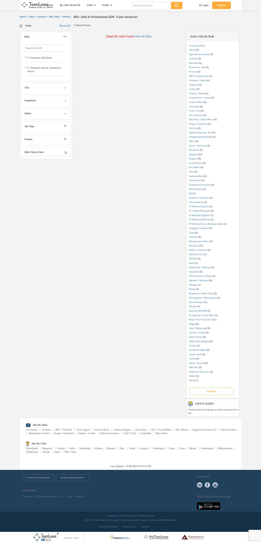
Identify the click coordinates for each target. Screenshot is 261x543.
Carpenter (193, 84)
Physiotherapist (196, 302)
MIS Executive (196, 254)
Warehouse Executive (199, 371)
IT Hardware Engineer (199, 215)
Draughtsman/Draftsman (200, 136)
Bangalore (47, 448)
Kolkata (98, 448)
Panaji (172, 448)
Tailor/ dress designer (199, 341)
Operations (194, 271)
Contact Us (28, 496)
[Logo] (36, 5)
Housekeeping (196, 189)
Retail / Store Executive (200, 319)
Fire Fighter (194, 167)
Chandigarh (158, 448)
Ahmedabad (32, 448)
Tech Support (83, 429)
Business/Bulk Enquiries (72, 477)
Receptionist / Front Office (201, 315)
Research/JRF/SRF (198, 310)
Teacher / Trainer (87, 433)
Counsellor (194, 106)
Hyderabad (84, 448)
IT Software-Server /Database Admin (206, 224)
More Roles (161, 433)
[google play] (208, 505)
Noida (132, 448)
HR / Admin (182, 429)
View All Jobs (142, 36)
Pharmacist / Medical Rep (201, 293)
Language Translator (199, 228)
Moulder (193, 258)
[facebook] (207, 484)
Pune (122, 448)
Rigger (192, 324)
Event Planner (195, 163)
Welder (192, 376)
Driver (192, 141)
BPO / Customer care (199, 76)
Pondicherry (32, 452)
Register (221, 5)
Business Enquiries (46, 496)
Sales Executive (228, 429)
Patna (182, 448)
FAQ (61, 496)
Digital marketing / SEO (200, 132)
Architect (193, 58)
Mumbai (111, 448)
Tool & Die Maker (198, 350)
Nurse (191, 263)
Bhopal (192, 448)
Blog (70, 496)
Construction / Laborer (200, 97)
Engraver (193, 158)
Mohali (46, 452)
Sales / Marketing (197, 328)
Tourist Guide (195, 354)
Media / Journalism (198, 250)
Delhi (72, 448)
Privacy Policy (129, 526)
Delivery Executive (109, 433)
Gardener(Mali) (196, 176)
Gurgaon (144, 448)
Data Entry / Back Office (200, 119)
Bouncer (193, 71)
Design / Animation (198, 124)
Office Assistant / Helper (200, 276)
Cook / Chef (195, 110)
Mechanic (194, 245)
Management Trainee (199, 241)
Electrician (194, 150)
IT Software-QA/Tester (199, 219)
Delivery (193, 128)
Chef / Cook (130, 433)
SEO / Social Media (161, 429)
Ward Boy (194, 367)
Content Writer (196, 102)
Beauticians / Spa (197, 67)
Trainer (192, 358)
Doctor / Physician (198, 145)
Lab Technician (196, 202)
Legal (191, 232)
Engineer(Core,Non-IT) (204, 429)
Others (192, 380)
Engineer (193, 154)
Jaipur (57, 452)
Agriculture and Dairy (199, 54)
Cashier (192, 89)
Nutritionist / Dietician (200, 267)
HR (190, 193)
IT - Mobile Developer (199, 210)
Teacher (192, 345)
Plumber (193, 306)
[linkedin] (199, 484)
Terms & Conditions (108, 526)
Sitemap (145, 526)
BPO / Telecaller (63, 429)
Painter (192, 289)
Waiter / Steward (197, 363)
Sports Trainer (195, 337)
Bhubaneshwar (225, 448)
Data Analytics (196, 115)
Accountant (194, 45)
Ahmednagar (207, 448)
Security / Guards (197, 332)
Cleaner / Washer (197, 93)
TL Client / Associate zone (37, 477)
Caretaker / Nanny (197, 80)
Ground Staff (195, 180)
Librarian (193, 236)
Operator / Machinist (199, 280)
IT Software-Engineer (199, 206)
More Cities (70, 452)
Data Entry (141, 429)
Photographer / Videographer (203, 297)
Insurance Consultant (199, 197)
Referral (79, 496)
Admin (192, 50)
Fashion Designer (122, 429)
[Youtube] (215, 484)
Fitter (191, 171)
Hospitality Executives (200, 184)
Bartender (193, 63)
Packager (193, 284)
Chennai (61, 448)
